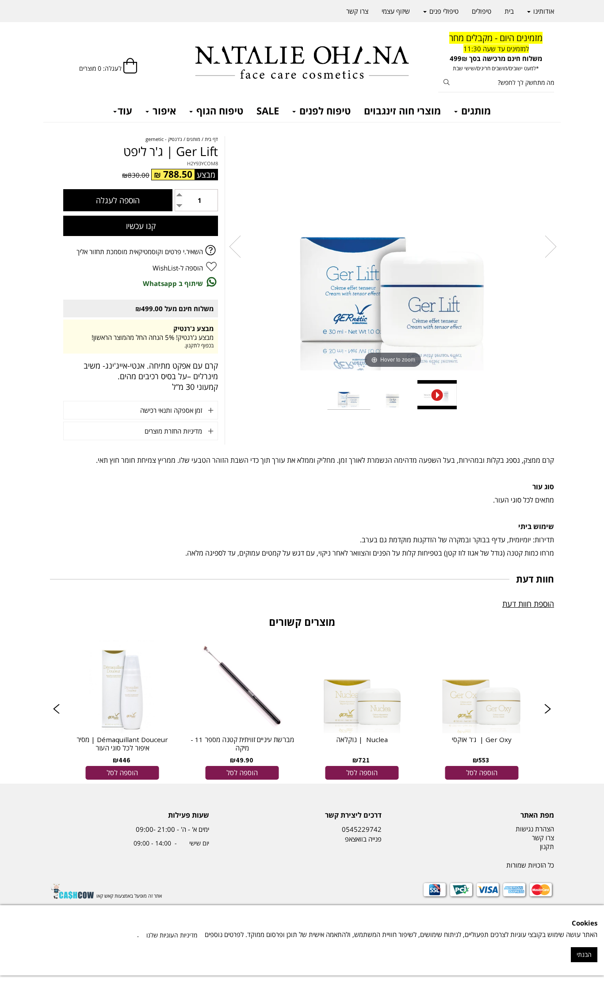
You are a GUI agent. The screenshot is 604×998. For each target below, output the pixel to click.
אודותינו (542, 11)
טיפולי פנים (443, 11)
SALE (267, 110)
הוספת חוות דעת (528, 603)
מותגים (475, 110)
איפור (163, 110)
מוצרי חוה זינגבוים (402, 110)
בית (509, 11)
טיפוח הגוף (218, 110)
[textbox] (496, 52)
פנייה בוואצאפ (362, 838)
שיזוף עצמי (396, 11)
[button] (56, 710)
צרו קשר (357, 11)
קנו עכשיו (141, 226)
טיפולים (481, 11)
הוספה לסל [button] (481, 772)
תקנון (547, 846)
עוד (125, 110)
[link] (481, 709)
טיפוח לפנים (324, 110)
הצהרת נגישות (535, 828)
